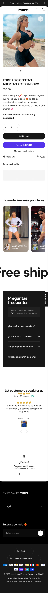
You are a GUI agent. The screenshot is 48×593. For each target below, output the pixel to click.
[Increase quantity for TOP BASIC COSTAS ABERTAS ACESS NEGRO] (17, 127)
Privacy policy (23, 578)
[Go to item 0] (20, 70)
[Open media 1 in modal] (40, 19)
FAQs (13, 313)
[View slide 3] (25, 474)
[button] (22, 431)
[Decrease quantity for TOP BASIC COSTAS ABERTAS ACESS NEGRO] (5, 127)
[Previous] (4, 3)
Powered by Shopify (36, 574)
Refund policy (12, 578)
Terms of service (34, 578)
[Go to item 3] (27, 70)
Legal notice (23, 581)
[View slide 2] (22, 474)
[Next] (44, 3)
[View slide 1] (19, 474)
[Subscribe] (40, 533)
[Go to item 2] (24, 70)
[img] (24, 393)
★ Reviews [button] (45, 299)
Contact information (34, 581)
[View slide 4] (28, 474)
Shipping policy (12, 581)
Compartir (10, 157)
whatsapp (30, 468)
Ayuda (42, 157)
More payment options (24, 151)
